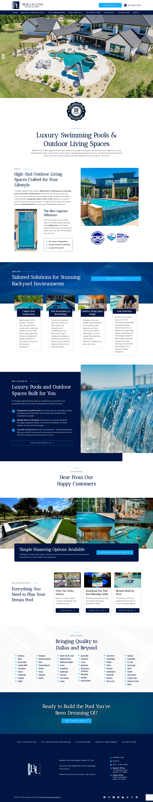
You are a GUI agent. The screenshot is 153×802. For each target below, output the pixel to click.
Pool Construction (26, 742)
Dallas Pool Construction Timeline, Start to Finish (77, 774)
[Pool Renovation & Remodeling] (60, 329)
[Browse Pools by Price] (127, 593)
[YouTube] (114, 797)
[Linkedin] (137, 797)
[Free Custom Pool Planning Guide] (97, 593)
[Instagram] (109, 797)
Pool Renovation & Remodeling (56, 742)
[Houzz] (123, 797)
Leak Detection (129, 742)
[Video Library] (67, 593)
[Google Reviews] (127, 797)
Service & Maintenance (106, 742)
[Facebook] (104, 797)
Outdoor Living (93, 13)
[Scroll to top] (148, 794)
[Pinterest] (118, 797)
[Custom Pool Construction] (28, 329)
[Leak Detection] (124, 332)
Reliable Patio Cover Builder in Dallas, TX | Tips (76, 760)
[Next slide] (149, 56)
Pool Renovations (56, 13)
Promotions (123, 13)
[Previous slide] (3, 56)
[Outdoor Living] (92, 328)
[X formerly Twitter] (132, 797)
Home (15, 13)
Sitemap (43, 797)
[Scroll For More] (76, 84)
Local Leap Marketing (54, 797)
